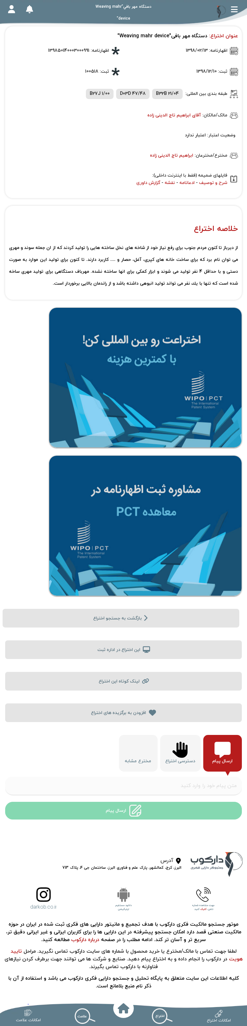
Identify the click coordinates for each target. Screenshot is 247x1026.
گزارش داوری (148, 183)
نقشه (170, 183)
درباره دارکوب (84, 939)
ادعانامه (187, 183)
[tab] (222, 753)
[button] (234, 9)
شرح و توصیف (213, 183)
